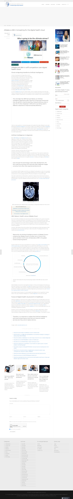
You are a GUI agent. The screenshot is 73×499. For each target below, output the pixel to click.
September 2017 (25, 479)
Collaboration (59, 111)
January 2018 (24, 472)
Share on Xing (15, 64)
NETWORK (47, 4)
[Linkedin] (9, 1)
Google (23, 89)
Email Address (58, 102)
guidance (32, 306)
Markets (58, 115)
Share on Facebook (16, 62)
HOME (43, 4)
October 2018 (24, 458)
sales (29, 286)
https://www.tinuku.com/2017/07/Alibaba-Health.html (25, 355)
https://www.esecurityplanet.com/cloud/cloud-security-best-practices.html (30, 353)
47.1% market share (15, 246)
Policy (58, 121)
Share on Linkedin (35, 62)
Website (39, 416)
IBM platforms (40, 129)
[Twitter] (5, 1)
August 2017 (24, 480)
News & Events (60, 119)
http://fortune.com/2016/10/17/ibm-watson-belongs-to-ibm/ (26, 341)
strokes (46, 156)
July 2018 (23, 463)
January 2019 (24, 453)
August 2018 (24, 461)
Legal (55, 443)
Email (24, 416)
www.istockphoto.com (22, 325)
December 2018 (25, 455)
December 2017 (25, 474)
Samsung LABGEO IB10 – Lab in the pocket (9, 378)
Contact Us (56, 447)
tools (44, 304)
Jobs (55, 448)
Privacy (55, 445)
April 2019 (23, 448)
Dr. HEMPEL (58, 4)
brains (18, 158)
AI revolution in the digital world (21, 213)
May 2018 (23, 466)
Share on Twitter (25, 62)
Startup (58, 125)
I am (56, 98)
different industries (18, 105)
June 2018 (23, 464)
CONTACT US (64, 4)
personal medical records (34, 303)
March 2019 (24, 450)
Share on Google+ (44, 62)
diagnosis (35, 293)
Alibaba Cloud (18, 91)
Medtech (58, 117)
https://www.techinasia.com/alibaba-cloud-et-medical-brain (26, 332)
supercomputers (15, 80)
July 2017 (23, 482)
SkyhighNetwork (33, 275)
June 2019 (23, 445)
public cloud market (42, 244)
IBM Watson (16, 137)
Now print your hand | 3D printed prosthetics (20, 376)
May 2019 (23, 447)
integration (47, 126)
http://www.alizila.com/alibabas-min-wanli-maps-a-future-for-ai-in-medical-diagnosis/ (32, 337)
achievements (21, 230)
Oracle (28, 89)
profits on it (37, 251)
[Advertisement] (36, 16)
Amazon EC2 (20, 85)
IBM (16, 89)
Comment (11, 403)
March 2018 (24, 469)
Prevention (59, 123)
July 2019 (23, 443)
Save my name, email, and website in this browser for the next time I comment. (23, 421)
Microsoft (20, 89)
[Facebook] (7, 1)
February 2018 (24, 471)
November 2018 (25, 456)
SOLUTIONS (53, 4)
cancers (31, 156)
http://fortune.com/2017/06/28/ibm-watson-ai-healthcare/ (26, 339)
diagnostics (17, 300)
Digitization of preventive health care (21, 208)
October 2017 (24, 477)
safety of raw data (21, 303)
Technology (9, 25)
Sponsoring (56, 450)
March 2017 (24, 485)
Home (5, 25)
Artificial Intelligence (21, 126)
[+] (10, 369)
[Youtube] (11, 1)
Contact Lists (59, 113)
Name (10, 416)
